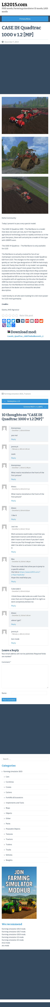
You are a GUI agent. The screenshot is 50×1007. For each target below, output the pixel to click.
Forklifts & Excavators (14, 797)
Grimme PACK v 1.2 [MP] (34, 407)
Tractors (27, 394)
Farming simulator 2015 (13, 394)
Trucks (8, 849)
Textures (9, 834)
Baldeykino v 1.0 (12, 401)
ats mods (5, 945)
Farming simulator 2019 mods (13, 934)
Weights (9, 860)
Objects (9, 813)
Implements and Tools (15, 803)
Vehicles (9, 855)
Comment (6, 662)
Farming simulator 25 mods (13, 940)
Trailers (9, 844)
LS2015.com (14, 4)
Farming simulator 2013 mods (13, 929)
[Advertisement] (25, 69)
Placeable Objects (13, 829)
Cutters (9, 792)
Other (8, 818)
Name (4, 693)
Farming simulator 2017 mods (13, 931)
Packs (8, 823)
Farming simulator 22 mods (13, 937)
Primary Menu (24, 19)
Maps (8, 808)
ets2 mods (6, 943)
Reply (13, 439)
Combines (10, 782)
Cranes (8, 787)
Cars (7, 776)
